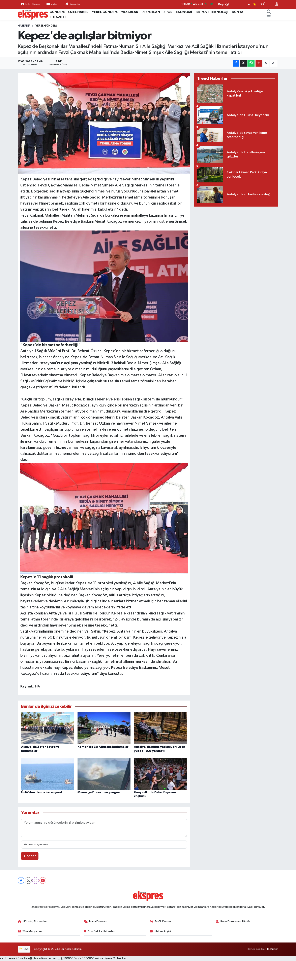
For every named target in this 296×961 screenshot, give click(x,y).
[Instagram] (35, 880)
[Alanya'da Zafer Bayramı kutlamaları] (47, 728)
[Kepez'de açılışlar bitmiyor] (104, 123)
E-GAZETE (58, 17)
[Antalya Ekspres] (33, 14)
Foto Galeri (32, 4)
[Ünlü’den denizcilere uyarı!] (47, 773)
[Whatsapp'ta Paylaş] (251, 63)
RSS (26, 949)
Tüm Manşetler (32, 931)
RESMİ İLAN (151, 12)
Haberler (24, 25)
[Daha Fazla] (259, 63)
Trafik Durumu (163, 921)
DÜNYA (237, 12)
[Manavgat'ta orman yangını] (104, 773)
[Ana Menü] (269, 17)
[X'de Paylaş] (243, 63)
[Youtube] (42, 880)
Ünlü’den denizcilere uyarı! (41, 792)
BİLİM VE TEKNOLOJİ (212, 12)
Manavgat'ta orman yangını (99, 792)
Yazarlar (74, 4)
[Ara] (269, 12)
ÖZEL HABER (78, 12)
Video (55, 4)
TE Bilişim (272, 949)
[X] (28, 880)
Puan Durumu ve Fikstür (235, 921)
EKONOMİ (184, 12)
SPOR (168, 12)
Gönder (30, 856)
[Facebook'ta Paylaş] (236, 63)
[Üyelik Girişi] (275, 4)
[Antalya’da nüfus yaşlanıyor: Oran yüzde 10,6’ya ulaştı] (160, 728)
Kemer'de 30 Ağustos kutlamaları (103, 746)
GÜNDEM (57, 12)
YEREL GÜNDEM (105, 12)
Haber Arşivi (163, 931)
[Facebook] (21, 880)
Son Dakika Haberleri (101, 931)
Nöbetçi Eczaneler (35, 921)
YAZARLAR (129, 12)
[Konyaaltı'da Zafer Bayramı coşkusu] (160, 773)
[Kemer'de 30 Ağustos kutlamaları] (104, 728)
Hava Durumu (98, 921)
